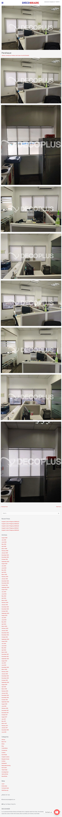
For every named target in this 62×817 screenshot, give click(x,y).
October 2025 (5, 559)
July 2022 (4, 643)
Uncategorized (5, 772)
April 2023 (4, 624)
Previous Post (4, 506)
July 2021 (4, 663)
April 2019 (4, 686)
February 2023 (5, 628)
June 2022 (4, 645)
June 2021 (4, 665)
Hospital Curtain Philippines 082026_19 (10, 523)
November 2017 (5, 712)
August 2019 (4, 684)
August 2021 (4, 660)
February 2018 (5, 708)
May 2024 (4, 596)
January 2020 (5, 673)
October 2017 (5, 714)
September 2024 (5, 587)
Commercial (8, 55)
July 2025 (4, 565)
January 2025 (5, 578)
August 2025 (4, 563)
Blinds (3, 55)
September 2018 (5, 701)
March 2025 (4, 574)
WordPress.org (5, 790)
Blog (3, 746)
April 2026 (4, 546)
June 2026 (4, 542)
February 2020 (5, 671)
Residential (4, 763)
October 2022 (5, 637)
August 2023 (4, 615)
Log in (3, 783)
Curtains (3, 752)
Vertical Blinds (5, 774)
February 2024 (5, 602)
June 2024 (4, 593)
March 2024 (4, 600)
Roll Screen (18, 55)
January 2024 (5, 604)
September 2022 (5, 639)
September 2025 (5, 561)
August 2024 (4, 589)
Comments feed (5, 788)
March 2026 (4, 548)
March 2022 (4, 652)
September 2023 (5, 613)
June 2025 (4, 568)
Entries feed (4, 786)
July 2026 (4, 540)
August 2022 (4, 641)
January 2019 (5, 693)
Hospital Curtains (5, 756)
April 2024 (4, 598)
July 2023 (4, 617)
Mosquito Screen (5, 759)
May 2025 (4, 570)
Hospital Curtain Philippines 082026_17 (10, 528)
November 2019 (5, 678)
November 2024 (5, 583)
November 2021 (5, 656)
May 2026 (4, 544)
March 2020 (4, 669)
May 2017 (4, 721)
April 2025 (4, 572)
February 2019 (5, 691)
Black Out (4, 741)
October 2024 (5, 585)
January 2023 (5, 630)
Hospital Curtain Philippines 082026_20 (10, 521)
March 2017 (4, 723)
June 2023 (4, 619)
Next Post (59, 506)
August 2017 (4, 717)
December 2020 (5, 667)
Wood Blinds (4, 776)
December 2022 (5, 632)
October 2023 (5, 611)
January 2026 (5, 552)
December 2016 (5, 729)
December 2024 (5, 581)
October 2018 (5, 699)
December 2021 (5, 654)
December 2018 (5, 695)
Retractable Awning (6, 765)
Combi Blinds (5, 748)
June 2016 (4, 732)
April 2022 (4, 650)
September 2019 (5, 682)
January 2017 (5, 727)
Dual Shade (4, 754)
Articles (3, 739)
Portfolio (13, 55)
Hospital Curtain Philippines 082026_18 (10, 526)
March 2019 (4, 688)
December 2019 (5, 675)
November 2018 (5, 697)
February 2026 (5, 550)
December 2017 (5, 710)
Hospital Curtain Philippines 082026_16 (10, 530)
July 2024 (4, 591)
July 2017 (4, 719)
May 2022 (4, 647)
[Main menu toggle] (2, 3)
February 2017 (5, 725)
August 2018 (4, 704)
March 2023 (4, 626)
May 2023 (4, 622)
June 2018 (4, 706)
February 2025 (5, 576)
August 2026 (4, 537)
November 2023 (5, 609)
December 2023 (5, 606)
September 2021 (5, 658)
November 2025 (5, 557)
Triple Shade (4, 769)
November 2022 (5, 634)
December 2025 (5, 555)
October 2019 (5, 680)
